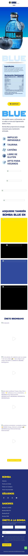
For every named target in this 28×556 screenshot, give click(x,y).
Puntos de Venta (6, 484)
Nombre (4, 529)
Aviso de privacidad (7, 489)
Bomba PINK (5, 516)
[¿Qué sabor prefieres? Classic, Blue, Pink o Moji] (14, 407)
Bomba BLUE (5, 513)
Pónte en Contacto (7, 486)
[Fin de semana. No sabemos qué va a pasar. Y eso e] (14, 373)
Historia (4, 481)
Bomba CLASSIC (6, 507)
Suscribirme (6, 545)
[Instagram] (8, 498)
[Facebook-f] (4, 498)
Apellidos (17, 529)
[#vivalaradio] (14, 338)
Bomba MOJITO (6, 510)
